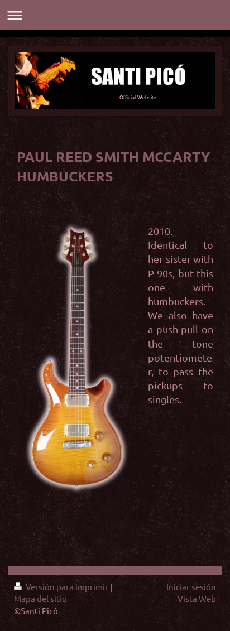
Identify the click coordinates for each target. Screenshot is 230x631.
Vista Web (197, 598)
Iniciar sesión (191, 586)
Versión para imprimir (67, 586)
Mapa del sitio (40, 598)
